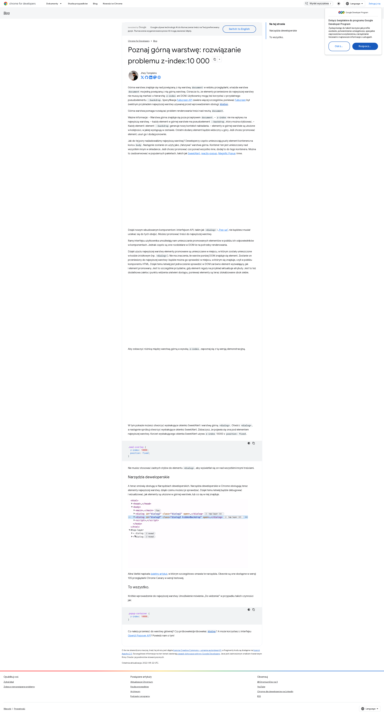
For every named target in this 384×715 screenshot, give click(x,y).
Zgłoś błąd (9, 682)
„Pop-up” (223, 229)
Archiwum (135, 691)
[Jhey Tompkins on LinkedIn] (150, 78)
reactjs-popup (209, 153)
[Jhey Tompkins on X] (142, 78)
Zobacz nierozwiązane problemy (19, 686)
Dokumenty (52, 3)
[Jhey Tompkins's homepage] (159, 78)
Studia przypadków (78, 3)
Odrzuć (339, 46)
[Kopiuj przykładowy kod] (253, 443)
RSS (259, 696)
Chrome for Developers (138, 41)
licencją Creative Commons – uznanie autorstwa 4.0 (197, 650)
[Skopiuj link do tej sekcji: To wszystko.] (152, 587)
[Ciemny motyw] (248, 443)
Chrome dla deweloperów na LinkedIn (275, 691)
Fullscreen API (184, 100)
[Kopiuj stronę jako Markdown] (215, 59)
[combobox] (319, 3)
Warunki (7, 709)
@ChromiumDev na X (267, 682)
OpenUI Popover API (139, 635)
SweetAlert (194, 153)
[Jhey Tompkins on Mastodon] (155, 78)
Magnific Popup (227, 153)
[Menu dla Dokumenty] (61, 3)
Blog (95, 3)
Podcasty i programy (140, 696)
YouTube (261, 686)
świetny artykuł (159, 573)
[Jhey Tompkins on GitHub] (146, 78)
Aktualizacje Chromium (141, 682)
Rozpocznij (365, 46)
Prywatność (19, 709)
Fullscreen (240, 100)
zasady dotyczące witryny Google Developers (199, 653)
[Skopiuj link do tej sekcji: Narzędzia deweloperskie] (173, 477)
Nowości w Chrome (112, 3)
